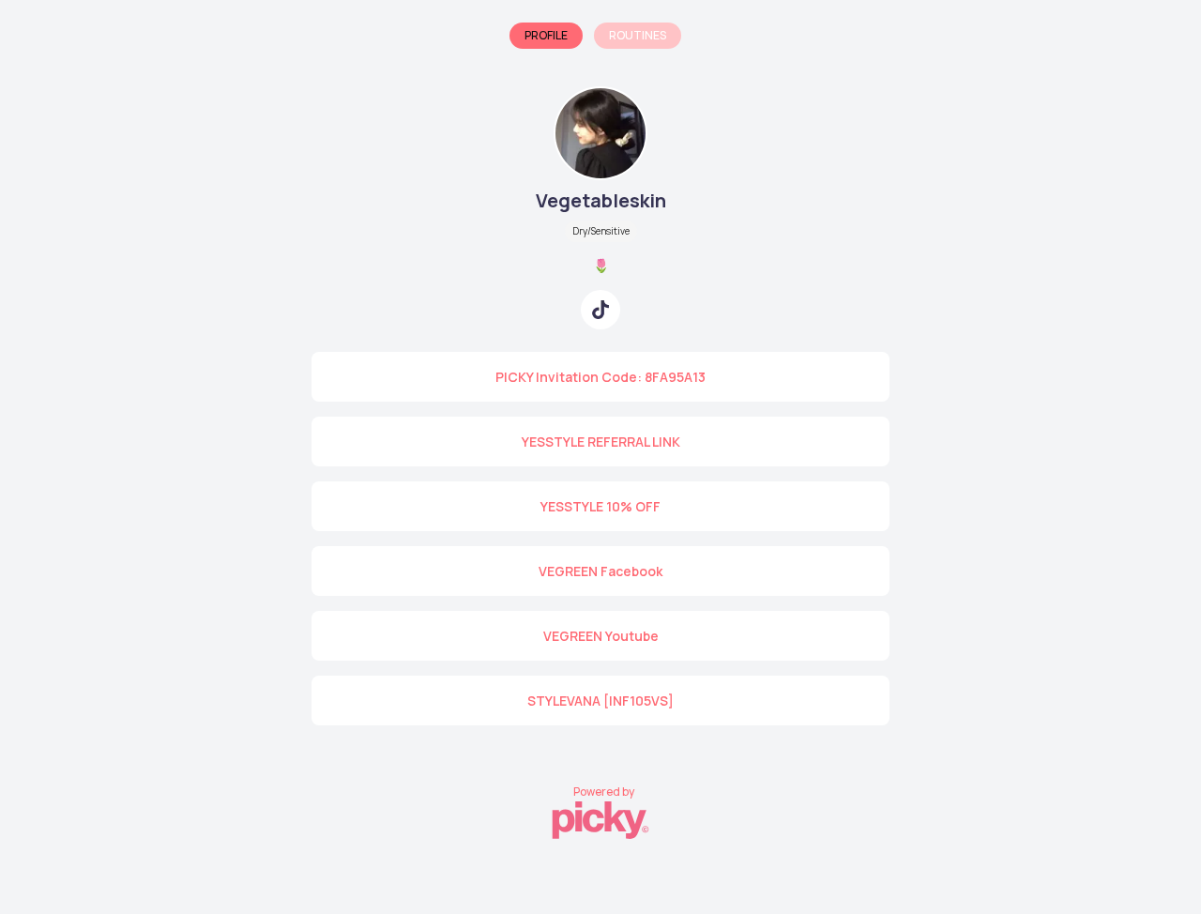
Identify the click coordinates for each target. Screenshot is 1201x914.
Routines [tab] (637, 35)
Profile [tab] (546, 35)
